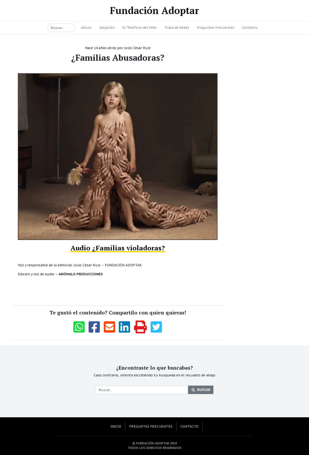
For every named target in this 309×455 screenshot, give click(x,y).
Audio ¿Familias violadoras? (117, 247)
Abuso (86, 27)
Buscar (203, 390)
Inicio (116, 426)
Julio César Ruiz (137, 48)
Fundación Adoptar (154, 10)
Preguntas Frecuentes (215, 27)
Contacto (250, 27)
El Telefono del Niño (139, 27)
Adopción (107, 27)
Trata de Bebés (176, 27)
